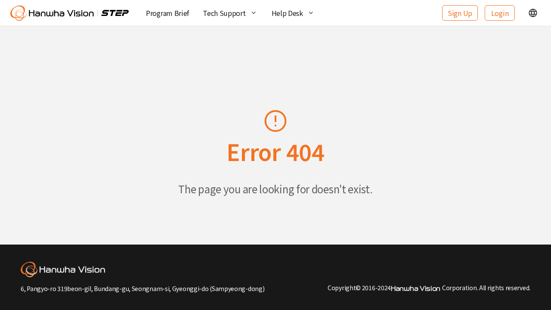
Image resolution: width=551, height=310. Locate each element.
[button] (533, 13)
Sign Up (460, 13)
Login (500, 13)
